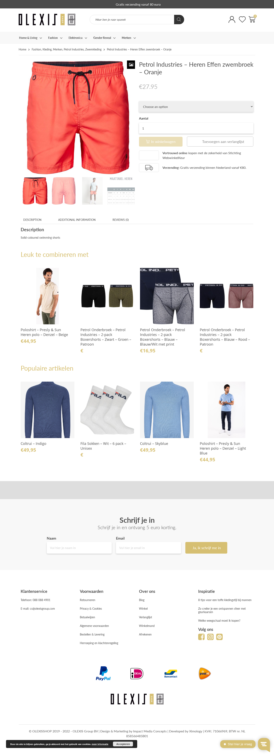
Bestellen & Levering (92, 634)
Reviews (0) (121, 220)
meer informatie (100, 744)
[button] (220, 142)
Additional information (77, 220)
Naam (51, 538)
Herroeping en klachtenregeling (99, 643)
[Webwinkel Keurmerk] (149, 155)
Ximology (195, 731)
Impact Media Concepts (150, 731)
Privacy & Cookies (91, 608)
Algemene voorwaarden (94, 626)
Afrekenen (145, 634)
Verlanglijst (145, 617)
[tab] (32, 220)
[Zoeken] (179, 19)
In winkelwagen (163, 141)
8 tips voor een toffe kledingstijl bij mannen (225, 600)
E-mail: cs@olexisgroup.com (38, 608)
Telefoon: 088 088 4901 (35, 600)
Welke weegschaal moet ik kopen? (219, 620)
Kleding (47, 49)
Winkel (143, 608)
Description (32, 220)
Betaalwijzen (87, 617)
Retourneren (87, 600)
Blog (141, 600)
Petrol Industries (74, 49)
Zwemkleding (93, 49)
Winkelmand (147, 626)
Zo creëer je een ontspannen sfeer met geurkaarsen (222, 610)
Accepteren (123, 744)
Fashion (36, 49)
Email (120, 538)
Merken (57, 49)
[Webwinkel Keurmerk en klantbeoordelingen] (204, 22)
